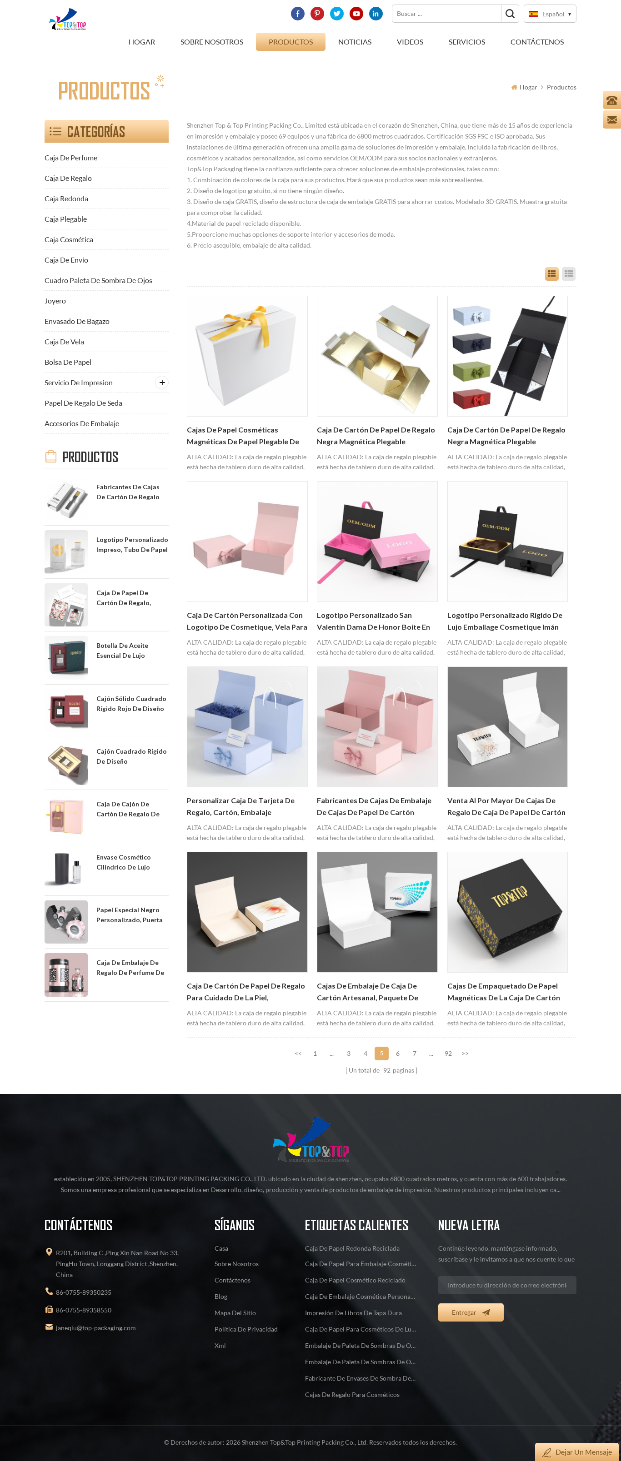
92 (448, 1053)
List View (569, 274)
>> (465, 1053)
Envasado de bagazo (77, 321)
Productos (291, 41)
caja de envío (66, 259)
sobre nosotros (211, 41)
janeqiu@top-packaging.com (96, 1328)
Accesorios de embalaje (82, 423)
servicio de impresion (79, 382)
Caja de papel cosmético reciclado (355, 1280)
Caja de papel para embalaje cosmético (361, 1263)
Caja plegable (66, 218)
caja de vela (64, 341)
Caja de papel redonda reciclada (352, 1248)
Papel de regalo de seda (83, 402)
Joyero (55, 300)
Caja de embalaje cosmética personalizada (361, 1296)
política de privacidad (246, 1329)
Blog (221, 1296)
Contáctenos (537, 41)
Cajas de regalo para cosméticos (352, 1394)
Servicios (467, 41)
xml (220, 1345)
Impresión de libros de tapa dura (353, 1313)
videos (410, 41)
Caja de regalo (68, 178)
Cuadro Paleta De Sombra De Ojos (98, 280)
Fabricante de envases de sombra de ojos (361, 1378)
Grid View (552, 274)
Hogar (142, 41)
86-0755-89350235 (83, 1292)
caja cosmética (69, 239)
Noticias (354, 41)
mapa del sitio (235, 1313)
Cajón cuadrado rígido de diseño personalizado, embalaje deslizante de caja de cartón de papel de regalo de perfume (131, 757)
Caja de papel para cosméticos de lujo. (361, 1329)
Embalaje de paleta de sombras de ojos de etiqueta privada (361, 1345)
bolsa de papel (68, 362)
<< (298, 1053)
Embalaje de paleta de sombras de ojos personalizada (361, 1362)
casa (221, 1248)
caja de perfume (71, 157)
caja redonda (66, 198)
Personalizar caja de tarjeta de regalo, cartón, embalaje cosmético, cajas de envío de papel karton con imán (241, 807)
